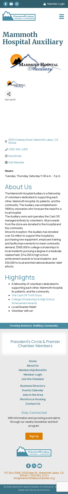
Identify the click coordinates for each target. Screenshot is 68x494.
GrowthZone (43, 489)
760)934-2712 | (39, 475)
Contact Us (32, 404)
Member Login (33, 374)
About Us (33, 365)
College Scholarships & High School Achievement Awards (33, 301)
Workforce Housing (33, 399)
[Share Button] (8, 94)
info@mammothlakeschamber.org (34, 478)
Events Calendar (33, 390)
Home (33, 361)
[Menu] (61, 17)
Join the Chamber (32, 379)
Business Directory (32, 386)
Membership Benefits (33, 370)
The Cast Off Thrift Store (27, 295)
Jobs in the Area (32, 395)
